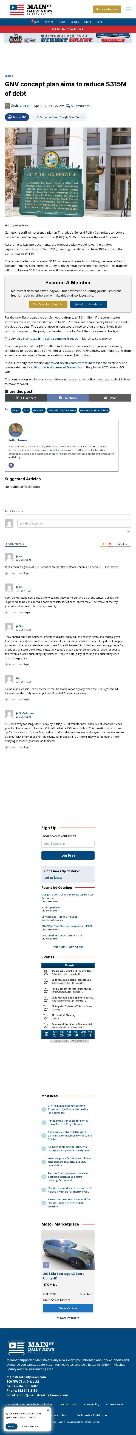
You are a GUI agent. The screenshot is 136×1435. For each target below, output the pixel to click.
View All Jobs (76, 946)
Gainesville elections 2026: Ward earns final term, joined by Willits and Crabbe (70, 1135)
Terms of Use (68, 1404)
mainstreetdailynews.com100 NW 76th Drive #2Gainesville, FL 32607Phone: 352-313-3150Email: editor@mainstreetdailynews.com (37, 1386)
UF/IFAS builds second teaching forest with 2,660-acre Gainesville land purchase (68, 1109)
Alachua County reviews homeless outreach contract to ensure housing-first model (68, 1177)
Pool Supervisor (50, 907)
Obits (87, 22)
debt (26, 410)
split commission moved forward (55, 367)
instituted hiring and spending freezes (50, 338)
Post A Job (59, 946)
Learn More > (30, 1426)
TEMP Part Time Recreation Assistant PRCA (66, 926)
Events (49, 22)
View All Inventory (68, 1317)
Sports (75, 22)
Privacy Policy (91, 1404)
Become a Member (107, 9)
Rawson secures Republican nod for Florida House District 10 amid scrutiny (69, 1203)
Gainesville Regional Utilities (94, 410)
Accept (11, 1426)
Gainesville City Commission (62, 410)
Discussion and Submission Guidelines (31, 1404)
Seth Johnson (20, 105)
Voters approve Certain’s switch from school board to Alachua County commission (70, 1162)
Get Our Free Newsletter (66, 29)
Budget (15, 410)
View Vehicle (68, 1308)
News (62, 22)
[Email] (11, 465)
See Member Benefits (48, 304)
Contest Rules (114, 1404)
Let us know (53, 877)
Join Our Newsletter (89, 304)
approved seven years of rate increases (73, 363)
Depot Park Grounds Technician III (61, 935)
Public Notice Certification (92, 1415)
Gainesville (38, 410)
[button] (46, 1265)
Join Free (68, 855)
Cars (99, 22)
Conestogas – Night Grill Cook (59, 916)
